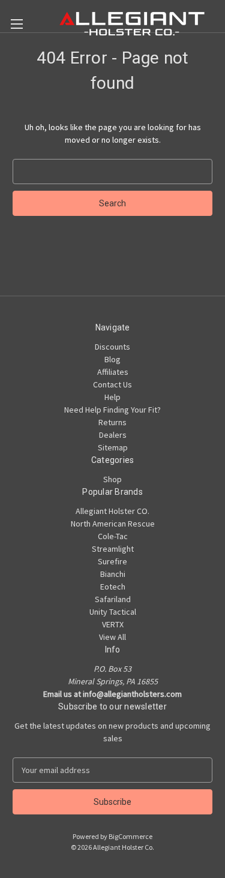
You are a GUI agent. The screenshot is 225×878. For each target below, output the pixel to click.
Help (112, 397)
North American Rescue (113, 523)
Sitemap (113, 447)
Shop (112, 479)
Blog (112, 359)
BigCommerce (130, 836)
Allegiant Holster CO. (112, 511)
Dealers (113, 434)
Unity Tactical (112, 611)
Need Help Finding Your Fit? (112, 409)
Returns (112, 422)
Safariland (113, 599)
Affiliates (112, 371)
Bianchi (112, 574)
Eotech (112, 586)
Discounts (112, 346)
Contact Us (112, 384)
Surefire (112, 561)
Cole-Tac (113, 536)
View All (112, 637)
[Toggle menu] (16, 23)
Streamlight (113, 548)
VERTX (113, 624)
